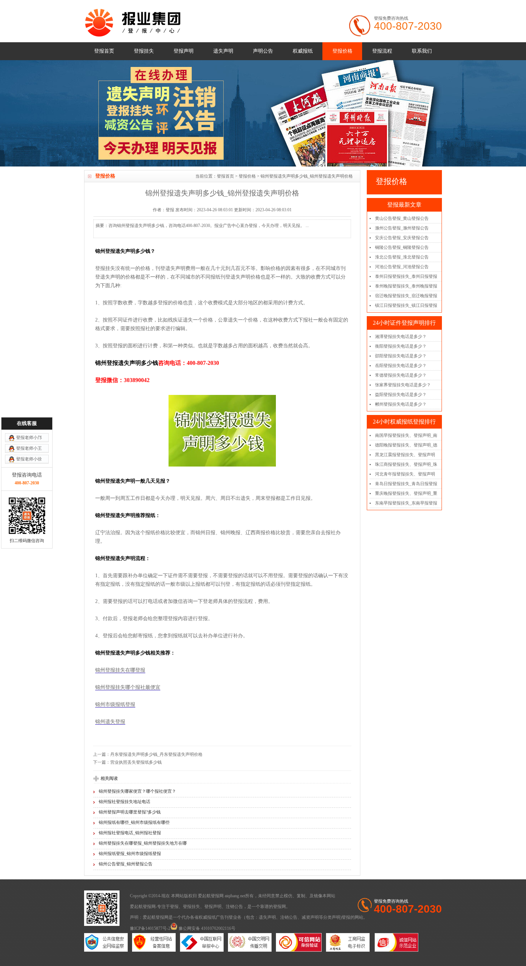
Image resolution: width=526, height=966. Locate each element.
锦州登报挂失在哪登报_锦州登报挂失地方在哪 (143, 843)
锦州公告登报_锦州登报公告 (125, 863)
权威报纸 (303, 51)
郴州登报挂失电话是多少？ (401, 404)
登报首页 (104, 51)
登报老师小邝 (29, 437)
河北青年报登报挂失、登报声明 (405, 474)
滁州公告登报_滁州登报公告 (402, 228)
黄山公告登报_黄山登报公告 (402, 218)
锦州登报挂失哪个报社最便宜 (127, 687)
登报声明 (184, 51)
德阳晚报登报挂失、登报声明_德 (406, 445)
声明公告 (263, 51)
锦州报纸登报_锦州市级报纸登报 (130, 853)
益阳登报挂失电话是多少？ (401, 394)
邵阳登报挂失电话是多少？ (401, 355)
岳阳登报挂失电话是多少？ (401, 365)
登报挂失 (144, 51)
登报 (174, 906)
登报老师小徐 (29, 459)
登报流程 (382, 51)
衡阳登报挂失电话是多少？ (401, 346)
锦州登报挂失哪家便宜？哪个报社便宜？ (137, 791)
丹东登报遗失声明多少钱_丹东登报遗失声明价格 (156, 754)
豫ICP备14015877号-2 (150, 928)
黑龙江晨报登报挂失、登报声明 (405, 454)
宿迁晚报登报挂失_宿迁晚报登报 (406, 295)
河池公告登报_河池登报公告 (402, 266)
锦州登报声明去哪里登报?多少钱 (130, 812)
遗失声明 (223, 51)
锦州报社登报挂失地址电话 (124, 801)
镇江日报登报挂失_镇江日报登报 (406, 305)
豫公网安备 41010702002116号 (206, 928)
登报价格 (342, 51)
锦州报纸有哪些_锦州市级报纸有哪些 (134, 822)
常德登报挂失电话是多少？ (401, 375)
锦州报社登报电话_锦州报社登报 (130, 832)
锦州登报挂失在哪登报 (120, 670)
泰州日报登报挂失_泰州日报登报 (406, 276)
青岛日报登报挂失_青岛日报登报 (406, 483)
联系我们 (422, 51)
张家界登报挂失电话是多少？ (403, 384)
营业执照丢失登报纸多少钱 (136, 762)
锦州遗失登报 (110, 721)
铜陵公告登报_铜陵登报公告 (402, 247)
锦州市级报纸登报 (115, 704)
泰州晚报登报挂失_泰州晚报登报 (406, 286)
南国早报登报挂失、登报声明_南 (406, 435)
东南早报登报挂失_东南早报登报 (406, 503)
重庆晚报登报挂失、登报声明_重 (406, 493)
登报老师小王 (29, 448)
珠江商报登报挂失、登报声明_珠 (406, 464)
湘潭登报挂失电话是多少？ (401, 336)
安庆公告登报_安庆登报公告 (402, 237)
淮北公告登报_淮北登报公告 (402, 257)
